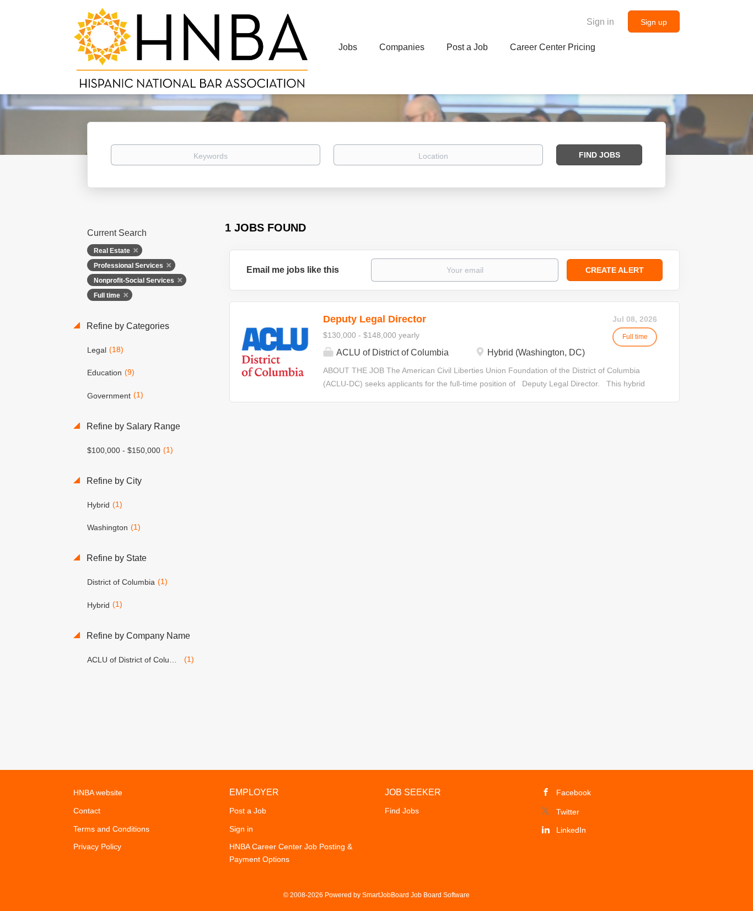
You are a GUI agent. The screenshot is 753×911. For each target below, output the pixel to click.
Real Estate (112, 251)
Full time (107, 295)
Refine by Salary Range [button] (132, 426)
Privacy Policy (97, 846)
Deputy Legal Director (374, 319)
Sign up (654, 22)
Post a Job (247, 810)
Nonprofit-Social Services (134, 280)
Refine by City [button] (113, 481)
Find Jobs (599, 154)
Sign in (600, 21)
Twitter (567, 811)
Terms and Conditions (111, 828)
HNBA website (97, 792)
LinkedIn (571, 830)
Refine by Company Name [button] (137, 635)
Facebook (573, 792)
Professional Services (128, 265)
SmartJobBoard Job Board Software (416, 895)
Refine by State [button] (115, 558)
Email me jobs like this (292, 269)
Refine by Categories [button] (126, 326)
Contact (86, 810)
